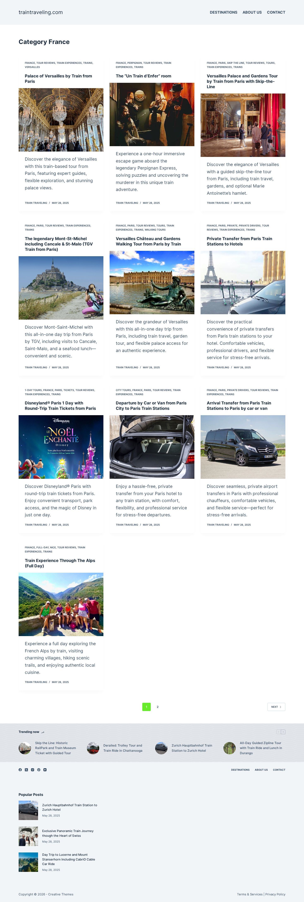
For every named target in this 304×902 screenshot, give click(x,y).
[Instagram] (32, 769)
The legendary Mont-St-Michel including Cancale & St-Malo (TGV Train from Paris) (59, 244)
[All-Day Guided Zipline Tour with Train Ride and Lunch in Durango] (229, 748)
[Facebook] (20, 769)
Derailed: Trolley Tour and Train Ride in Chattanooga (122, 748)
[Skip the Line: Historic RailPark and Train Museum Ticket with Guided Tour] (25, 748)
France (30, 62)
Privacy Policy (275, 894)
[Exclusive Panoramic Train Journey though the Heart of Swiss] (28, 836)
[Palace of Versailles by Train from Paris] (61, 120)
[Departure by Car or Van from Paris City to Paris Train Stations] (152, 447)
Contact (276, 12)
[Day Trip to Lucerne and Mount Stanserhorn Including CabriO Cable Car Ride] (28, 862)
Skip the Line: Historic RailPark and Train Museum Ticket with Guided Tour (55, 748)
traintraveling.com (41, 12)
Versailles (32, 67)
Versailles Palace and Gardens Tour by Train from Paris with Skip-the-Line (242, 81)
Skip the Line (235, 62)
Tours (270, 62)
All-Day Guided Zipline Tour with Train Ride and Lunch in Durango (261, 748)
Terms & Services (250, 894)
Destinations (223, 12)
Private (232, 225)
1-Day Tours (33, 390)
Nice (53, 547)
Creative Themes (60, 894)
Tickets (68, 390)
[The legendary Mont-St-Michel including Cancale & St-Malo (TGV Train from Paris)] (61, 288)
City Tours (123, 390)
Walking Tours (155, 229)
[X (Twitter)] (26, 769)
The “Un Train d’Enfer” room (143, 75)
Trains (87, 62)
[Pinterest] (38, 769)
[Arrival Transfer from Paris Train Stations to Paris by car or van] (243, 447)
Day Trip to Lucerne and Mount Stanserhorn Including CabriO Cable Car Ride (68, 859)
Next (274, 706)
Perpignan (134, 62)
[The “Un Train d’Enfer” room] (152, 114)
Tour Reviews (45, 62)
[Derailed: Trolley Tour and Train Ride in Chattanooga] (93, 748)
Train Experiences (69, 62)
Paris (222, 62)
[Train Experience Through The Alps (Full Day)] (61, 604)
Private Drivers (250, 225)
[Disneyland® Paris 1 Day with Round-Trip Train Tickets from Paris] (61, 447)
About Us (252, 12)
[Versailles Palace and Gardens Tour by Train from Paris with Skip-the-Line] (243, 125)
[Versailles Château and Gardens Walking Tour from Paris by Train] (152, 282)
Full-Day (42, 547)
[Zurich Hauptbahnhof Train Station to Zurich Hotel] (161, 748)
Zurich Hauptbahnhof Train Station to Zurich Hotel (192, 748)
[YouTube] (45, 769)
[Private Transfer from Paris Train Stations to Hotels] (243, 282)
